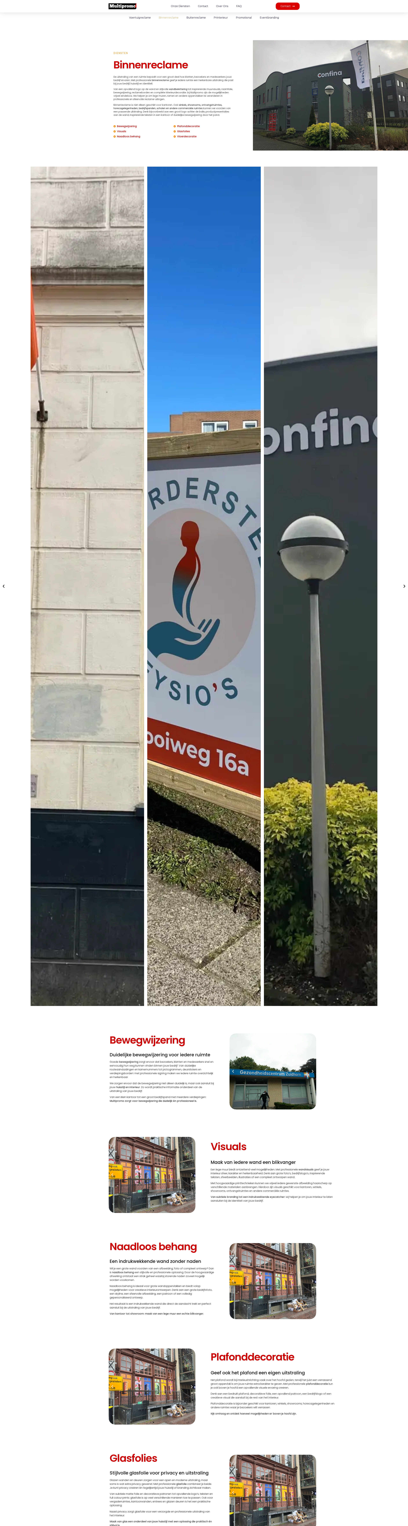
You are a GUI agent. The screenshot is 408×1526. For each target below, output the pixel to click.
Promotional (244, 17)
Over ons (222, 6)
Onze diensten (180, 6)
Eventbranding (269, 17)
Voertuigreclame (140, 17)
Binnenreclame (168, 17)
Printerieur (221, 17)
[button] (4, 586)
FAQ (239, 6)
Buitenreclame (196, 17)
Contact (203, 6)
